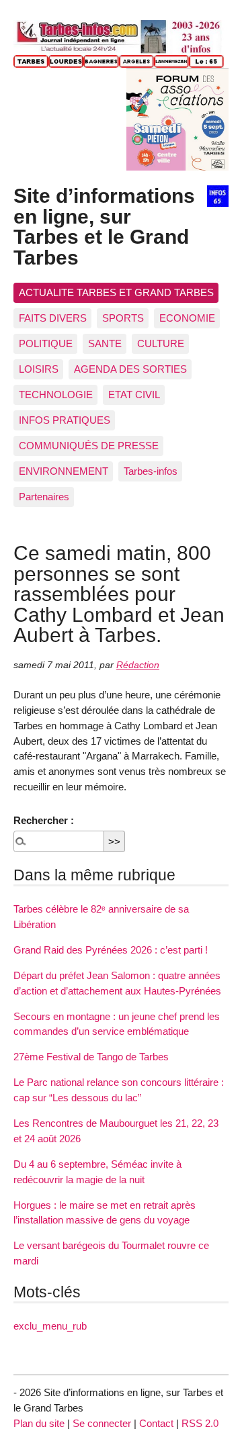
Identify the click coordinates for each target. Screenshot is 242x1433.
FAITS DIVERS (53, 318)
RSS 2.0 (200, 1423)
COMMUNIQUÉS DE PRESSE (89, 445)
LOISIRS (38, 369)
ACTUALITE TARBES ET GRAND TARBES (116, 292)
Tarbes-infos (150, 471)
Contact (156, 1423)
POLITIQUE (46, 343)
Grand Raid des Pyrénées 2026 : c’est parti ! (110, 950)
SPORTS (123, 318)
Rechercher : (43, 820)
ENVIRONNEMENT (63, 471)
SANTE (105, 343)
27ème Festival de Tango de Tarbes (91, 1056)
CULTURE (160, 343)
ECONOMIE (187, 318)
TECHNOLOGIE (56, 394)
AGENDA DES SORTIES (130, 369)
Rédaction (137, 665)
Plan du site (39, 1423)
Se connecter (102, 1423)
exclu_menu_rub (50, 1326)
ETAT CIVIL (134, 394)
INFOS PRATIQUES (64, 420)
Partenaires (44, 496)
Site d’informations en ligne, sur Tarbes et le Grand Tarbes (104, 226)
